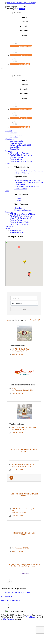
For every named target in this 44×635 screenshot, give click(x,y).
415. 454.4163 (6, 596)
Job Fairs (17, 198)
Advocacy (9, 226)
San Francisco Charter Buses (22, 385)
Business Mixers (16, 159)
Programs (8, 151)
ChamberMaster (9, 619)
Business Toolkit (16, 220)
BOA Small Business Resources (21, 216)
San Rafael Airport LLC (19, 346)
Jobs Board (18, 200)
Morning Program (16, 157)
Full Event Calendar (21, 173)
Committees (14, 137)
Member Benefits (16, 143)
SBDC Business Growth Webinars (22, 214)
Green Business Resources (19, 224)
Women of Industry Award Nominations (28, 171)
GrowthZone (30, 617)
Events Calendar (26, 564)
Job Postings (25, 566)
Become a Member (16, 141)
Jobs (7, 191)
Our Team (13, 133)
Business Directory (14, 564)
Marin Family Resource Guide (21, 218)
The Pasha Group (16, 424)
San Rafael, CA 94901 (15, 592)
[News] (11, 479)
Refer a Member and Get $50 (20, 145)
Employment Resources (22, 210)
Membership (9, 139)
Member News (15, 230)
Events (7, 163)
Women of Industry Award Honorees (27, 180)
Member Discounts (16, 232)
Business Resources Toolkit (20, 222)
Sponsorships (14, 149)
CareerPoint (18, 208)
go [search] (25, 309)
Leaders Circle (15, 147)
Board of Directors (16, 135)
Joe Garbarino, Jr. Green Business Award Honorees (26, 188)
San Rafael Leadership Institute (21, 155)
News (7, 228)
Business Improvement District (21, 161)
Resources (9, 212)
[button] (24, 262)
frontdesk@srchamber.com (10, 600)
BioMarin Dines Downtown (20, 153)
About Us (8, 131)
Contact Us (33, 566)
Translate (22, 9)
